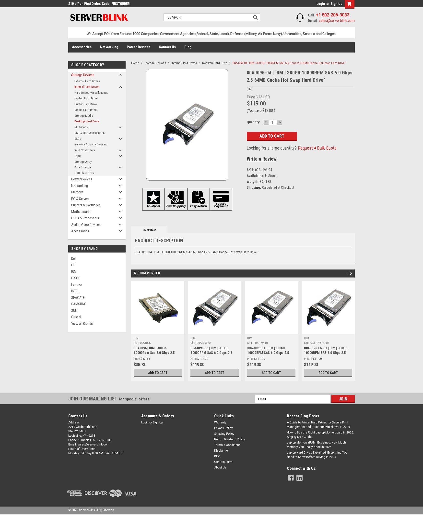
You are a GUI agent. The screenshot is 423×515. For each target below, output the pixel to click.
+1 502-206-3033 (332, 14)
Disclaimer (221, 450)
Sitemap (108, 510)
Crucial (76, 317)
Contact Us (167, 47)
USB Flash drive (84, 173)
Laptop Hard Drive (85, 98)
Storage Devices (82, 75)
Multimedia (81, 127)
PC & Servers (80, 199)
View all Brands (82, 323)
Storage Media (83, 115)
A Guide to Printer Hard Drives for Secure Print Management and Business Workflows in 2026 (318, 425)
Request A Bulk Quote (317, 148)
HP (73, 265)
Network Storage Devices (90, 144)
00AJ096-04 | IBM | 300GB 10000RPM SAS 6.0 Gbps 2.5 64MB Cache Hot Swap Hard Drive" (289, 63)
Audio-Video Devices (86, 224)
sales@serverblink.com (337, 21)
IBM (74, 271)
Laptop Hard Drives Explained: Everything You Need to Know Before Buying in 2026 (317, 455)
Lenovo (76, 284)
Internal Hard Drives (86, 87)
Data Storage (82, 167)
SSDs (77, 138)
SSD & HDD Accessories (89, 133)
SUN (74, 310)
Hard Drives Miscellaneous (91, 92)
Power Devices (138, 47)
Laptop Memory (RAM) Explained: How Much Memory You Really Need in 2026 (316, 445)
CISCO (76, 278)
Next (352, 273)
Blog (187, 47)
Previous (347, 273)
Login (321, 4)
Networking (109, 47)
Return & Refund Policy (229, 439)
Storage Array (83, 162)
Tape (77, 156)
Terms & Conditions (227, 445)
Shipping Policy (224, 433)
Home (135, 63)
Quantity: (253, 122)
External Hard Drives (87, 81)
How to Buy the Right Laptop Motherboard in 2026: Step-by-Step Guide (320, 435)
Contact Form (223, 462)
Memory (77, 192)
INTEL (75, 291)
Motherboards (81, 212)
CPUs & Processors (85, 218)
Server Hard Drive (85, 110)
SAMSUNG (78, 304)
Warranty (220, 422)
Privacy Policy (223, 428)
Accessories (82, 47)
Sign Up (336, 4)
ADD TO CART (157, 373)
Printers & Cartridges (86, 205)
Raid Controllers (84, 150)
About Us (220, 467)
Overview (149, 230)
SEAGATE (78, 297)
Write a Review (261, 159)
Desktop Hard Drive (86, 121)
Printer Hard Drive (85, 104)
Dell (73, 259)
